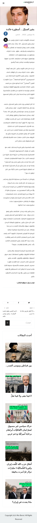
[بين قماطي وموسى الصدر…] (18, 352)
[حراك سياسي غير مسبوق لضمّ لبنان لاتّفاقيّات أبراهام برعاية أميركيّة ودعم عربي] (18, 413)
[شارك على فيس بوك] (18, 303)
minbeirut (22, 292)
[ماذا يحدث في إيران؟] (18, 489)
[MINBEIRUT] (24, 2)
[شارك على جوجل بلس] (8, 303)
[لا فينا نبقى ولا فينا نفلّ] (18, 383)
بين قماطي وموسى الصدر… (19, 366)
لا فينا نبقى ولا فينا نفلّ (21, 396)
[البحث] (7, 323)
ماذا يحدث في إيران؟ (22, 502)
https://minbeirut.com (16, 297)
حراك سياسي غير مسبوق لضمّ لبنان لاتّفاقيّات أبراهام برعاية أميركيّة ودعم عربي (19, 430)
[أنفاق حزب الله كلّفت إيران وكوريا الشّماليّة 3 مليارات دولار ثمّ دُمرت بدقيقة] (18, 451)
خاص (18, 35)
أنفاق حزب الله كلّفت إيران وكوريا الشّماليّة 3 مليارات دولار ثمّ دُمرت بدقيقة (19, 468)
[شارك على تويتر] (29, 303)
